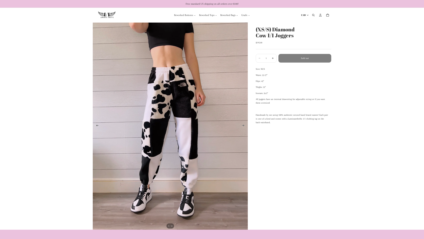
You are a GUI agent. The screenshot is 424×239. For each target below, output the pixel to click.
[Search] (313, 15)
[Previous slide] (96, 126)
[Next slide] (244, 126)
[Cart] (327, 15)
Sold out (305, 58)
